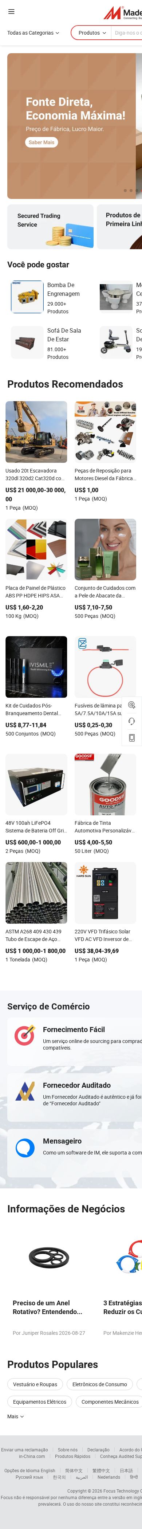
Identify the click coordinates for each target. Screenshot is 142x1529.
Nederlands (109, 1477)
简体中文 (74, 1470)
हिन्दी (134, 1477)
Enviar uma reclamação (24, 1449)
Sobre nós (68, 1449)
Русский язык (29, 1477)
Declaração (98, 1449)
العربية (82, 1477)
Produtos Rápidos (72, 1456)
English (48, 1470)
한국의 (59, 1477)
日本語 (126, 1470)
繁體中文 (101, 1470)
